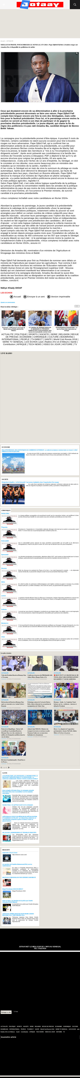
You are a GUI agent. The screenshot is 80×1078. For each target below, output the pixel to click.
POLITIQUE (21, 334)
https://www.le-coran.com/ (19, 854)
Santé (73, 342)
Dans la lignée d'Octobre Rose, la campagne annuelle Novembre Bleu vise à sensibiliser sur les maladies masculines (18, 792)
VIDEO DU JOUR (51, 344)
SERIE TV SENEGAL (12, 342)
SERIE (54, 334)
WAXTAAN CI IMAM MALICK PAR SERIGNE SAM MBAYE (19, 877)
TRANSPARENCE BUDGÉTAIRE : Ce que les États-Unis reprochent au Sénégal (66, 329)
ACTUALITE (10, 41)
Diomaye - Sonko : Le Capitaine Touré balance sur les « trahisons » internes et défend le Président (65, 704)
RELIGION (64, 334)
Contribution (9, 344)
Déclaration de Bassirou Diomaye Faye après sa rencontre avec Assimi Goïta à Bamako (12, 704)
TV (75, 344)
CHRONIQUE (40, 337)
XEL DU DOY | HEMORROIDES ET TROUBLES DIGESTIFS (19, 832)
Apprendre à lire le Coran (9, 852)
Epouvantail (4, 554)
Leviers (3, 595)
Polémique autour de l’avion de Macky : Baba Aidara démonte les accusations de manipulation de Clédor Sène (39, 704)
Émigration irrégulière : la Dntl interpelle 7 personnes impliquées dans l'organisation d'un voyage (30, 482)
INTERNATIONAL (10, 339)
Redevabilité (5, 541)
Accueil (3, 41)
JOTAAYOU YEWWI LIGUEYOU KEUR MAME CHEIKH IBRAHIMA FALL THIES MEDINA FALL (18, 914)
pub (41, 342)
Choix (3, 637)
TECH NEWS (34, 344)
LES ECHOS (31, 342)
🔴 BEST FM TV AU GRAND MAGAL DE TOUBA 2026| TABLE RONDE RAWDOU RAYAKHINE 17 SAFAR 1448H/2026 (66, 677)
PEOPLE (25, 339)
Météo (3, 582)
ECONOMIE (26, 337)
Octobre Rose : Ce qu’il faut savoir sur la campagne (17, 805)
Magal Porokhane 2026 (19, 891)
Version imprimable (60, 296)
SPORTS (33, 334)
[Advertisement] (40, 23)
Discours (4, 568)
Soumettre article (8, 1037)
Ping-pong (4, 527)
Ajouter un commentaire (8, 302)
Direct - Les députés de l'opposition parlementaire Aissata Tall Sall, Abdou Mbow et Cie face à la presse (65, 731)
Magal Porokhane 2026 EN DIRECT (12, 889)
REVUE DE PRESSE (48, 1026)
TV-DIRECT (37, 339)
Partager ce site (6, 1012)
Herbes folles (5, 513)
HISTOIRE (67, 344)
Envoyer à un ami (36, 296)
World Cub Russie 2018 (65, 339)
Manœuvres (4, 623)
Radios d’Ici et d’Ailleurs (57, 342)
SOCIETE (44, 334)
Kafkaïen (4, 609)
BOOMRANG (66, 337)
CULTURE (54, 337)
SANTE (48, 339)
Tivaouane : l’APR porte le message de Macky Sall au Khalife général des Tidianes (13, 329)
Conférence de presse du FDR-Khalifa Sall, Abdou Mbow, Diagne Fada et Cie (40, 676)
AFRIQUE (22, 344)
